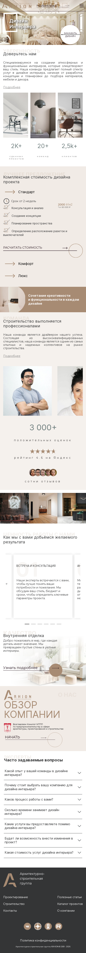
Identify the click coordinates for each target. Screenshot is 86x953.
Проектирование (15, 897)
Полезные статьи (69, 897)
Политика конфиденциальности (43, 940)
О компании (66, 910)
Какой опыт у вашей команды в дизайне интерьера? (36, 773)
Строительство (14, 904)
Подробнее (11, 87)
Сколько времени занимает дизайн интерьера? (32, 812)
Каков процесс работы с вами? (29, 799)
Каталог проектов (70, 904)
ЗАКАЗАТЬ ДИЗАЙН (70, 35)
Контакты (10, 910)
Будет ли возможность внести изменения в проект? (39, 840)
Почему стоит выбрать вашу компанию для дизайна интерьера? (38, 787)
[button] (43, 192)
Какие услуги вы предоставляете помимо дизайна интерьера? (37, 826)
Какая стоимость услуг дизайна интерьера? (39, 852)
